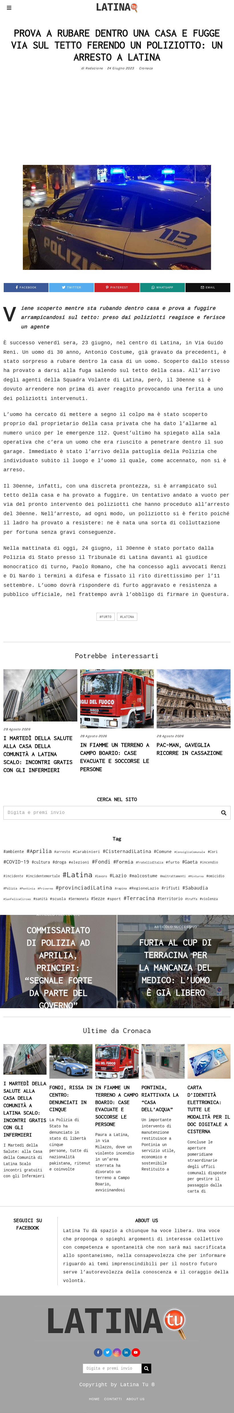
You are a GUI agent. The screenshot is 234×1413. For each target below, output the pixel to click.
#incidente (13, 876)
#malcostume (143, 875)
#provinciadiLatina (84, 887)
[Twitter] (107, 1352)
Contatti (113, 1398)
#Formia (123, 862)
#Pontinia (27, 888)
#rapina (121, 888)
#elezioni (79, 862)
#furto (106, 616)
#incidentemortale (43, 876)
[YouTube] (136, 1352)
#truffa (191, 899)
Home (94, 1398)
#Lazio (118, 875)
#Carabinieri (86, 851)
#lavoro (101, 876)
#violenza (209, 899)
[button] (224, 813)
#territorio (170, 898)
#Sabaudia (195, 888)
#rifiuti (171, 888)
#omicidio (215, 876)
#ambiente (13, 851)
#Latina (127, 616)
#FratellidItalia (149, 862)
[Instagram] (117, 1352)
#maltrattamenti (173, 876)
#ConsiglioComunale (189, 852)
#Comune (163, 851)
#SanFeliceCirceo (17, 899)
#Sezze (98, 898)
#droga (59, 862)
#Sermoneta (78, 899)
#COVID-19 (16, 861)
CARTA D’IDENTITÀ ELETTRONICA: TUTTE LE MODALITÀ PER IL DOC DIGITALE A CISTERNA (208, 1109)
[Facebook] (98, 1352)
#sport (114, 898)
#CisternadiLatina (127, 851)
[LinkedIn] (126, 1352)
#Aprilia (39, 851)
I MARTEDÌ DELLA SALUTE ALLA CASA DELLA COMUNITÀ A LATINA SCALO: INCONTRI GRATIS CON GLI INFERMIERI (37, 754)
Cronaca (146, 68)
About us (135, 1398)
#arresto (62, 852)
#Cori (213, 852)
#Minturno (196, 876)
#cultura (41, 862)
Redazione (94, 68)
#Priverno (45, 888)
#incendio (209, 862)
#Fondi (101, 861)
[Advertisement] (117, 122)
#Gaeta (189, 861)
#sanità (40, 899)
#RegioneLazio (144, 888)
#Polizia (10, 888)
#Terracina (139, 898)
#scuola (58, 898)
